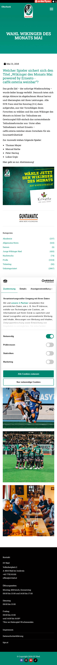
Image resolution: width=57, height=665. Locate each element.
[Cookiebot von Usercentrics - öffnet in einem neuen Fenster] (42, 281)
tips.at (5, 642)
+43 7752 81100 (9, 574)
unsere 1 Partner (19, 303)
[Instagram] (26, 660)
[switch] (50, 345)
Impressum (8, 629)
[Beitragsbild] (28, 402)
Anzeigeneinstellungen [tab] (42, 289)
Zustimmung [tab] (9, 289)
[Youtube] (31, 660)
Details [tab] (23, 289)
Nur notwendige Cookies (29, 382)
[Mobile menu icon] (51, 9)
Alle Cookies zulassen (28, 374)
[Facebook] (22, 660)
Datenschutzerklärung (13, 636)
